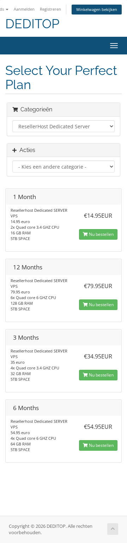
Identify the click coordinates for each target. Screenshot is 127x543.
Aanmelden (24, 9)
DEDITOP (32, 23)
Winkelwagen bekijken (96, 9)
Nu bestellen (101, 234)
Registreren (50, 9)
